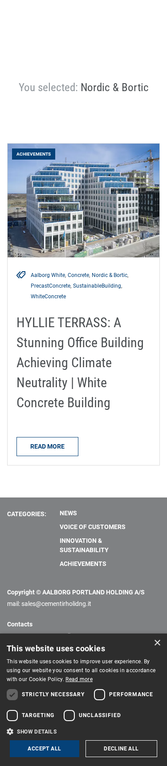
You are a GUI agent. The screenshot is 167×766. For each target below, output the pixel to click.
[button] (83, 731)
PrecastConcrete (50, 286)
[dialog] (83, 700)
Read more (47, 446)
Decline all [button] (121, 749)
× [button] (157, 643)
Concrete (78, 275)
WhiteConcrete (48, 296)
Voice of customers (93, 526)
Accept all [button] (44, 749)
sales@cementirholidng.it (56, 603)
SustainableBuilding (97, 286)
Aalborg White (48, 275)
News (68, 513)
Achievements (83, 563)
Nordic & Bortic (109, 275)
